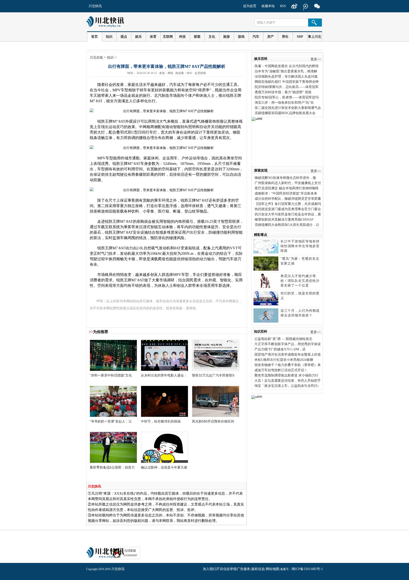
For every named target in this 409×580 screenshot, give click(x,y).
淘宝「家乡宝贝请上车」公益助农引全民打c (286, 386)
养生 (285, 36)
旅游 (226, 36)
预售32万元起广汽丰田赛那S (213, 375)
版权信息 (258, 569)
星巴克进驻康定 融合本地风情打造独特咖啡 (287, 188)
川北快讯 (95, 6)
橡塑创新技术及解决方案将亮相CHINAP (284, 219)
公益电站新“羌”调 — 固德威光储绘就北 (283, 339)
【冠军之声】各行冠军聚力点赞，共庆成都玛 (288, 204)
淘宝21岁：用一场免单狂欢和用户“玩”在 (284, 102)
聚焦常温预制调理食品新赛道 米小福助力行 (286, 375)
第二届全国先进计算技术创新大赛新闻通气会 (288, 108)
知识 (109, 36)
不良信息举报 (226, 569)
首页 (94, 36)
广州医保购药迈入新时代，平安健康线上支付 (288, 183)
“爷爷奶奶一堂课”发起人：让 (111, 421)
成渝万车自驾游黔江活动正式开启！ (280, 370)
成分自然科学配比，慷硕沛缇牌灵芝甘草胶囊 (288, 198)
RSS (283, 6)
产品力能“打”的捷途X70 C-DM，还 (280, 349)
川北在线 (96, 57)
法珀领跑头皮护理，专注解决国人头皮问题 (286, 76)
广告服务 (243, 569)
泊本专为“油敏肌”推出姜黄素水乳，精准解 (286, 71)
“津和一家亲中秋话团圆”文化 (111, 375)
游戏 (241, 36)
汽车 (256, 36)
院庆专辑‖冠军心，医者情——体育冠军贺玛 (287, 97)
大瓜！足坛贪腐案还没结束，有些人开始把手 (287, 380)
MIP (300, 36)
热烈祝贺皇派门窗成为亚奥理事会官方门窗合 (288, 209)
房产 (270, 36)
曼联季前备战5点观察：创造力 (112, 467)
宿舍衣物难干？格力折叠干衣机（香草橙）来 (287, 365)
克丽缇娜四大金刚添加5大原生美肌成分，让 (287, 225)
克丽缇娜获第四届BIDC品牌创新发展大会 (285, 113)
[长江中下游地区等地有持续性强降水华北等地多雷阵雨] (265, 252)
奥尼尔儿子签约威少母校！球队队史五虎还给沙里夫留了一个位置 (300, 280)
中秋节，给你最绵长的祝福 (161, 421)
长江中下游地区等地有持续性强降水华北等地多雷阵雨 (300, 246)
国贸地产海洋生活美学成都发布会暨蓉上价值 (287, 354)
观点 (123, 36)
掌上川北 (314, 36)
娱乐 (138, 36)
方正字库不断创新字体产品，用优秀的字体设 (287, 344)
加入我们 (209, 569)
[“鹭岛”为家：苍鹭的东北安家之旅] (265, 269)
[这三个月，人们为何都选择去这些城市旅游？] (265, 321)
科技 (182, 36)
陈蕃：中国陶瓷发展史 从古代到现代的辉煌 (287, 66)
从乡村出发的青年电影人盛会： (164, 375)
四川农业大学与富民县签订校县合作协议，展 (288, 214)
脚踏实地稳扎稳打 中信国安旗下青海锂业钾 (287, 82)
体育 (153, 36)
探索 (197, 36)
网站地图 (272, 569)
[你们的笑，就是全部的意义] (265, 304)
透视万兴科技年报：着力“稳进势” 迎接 (283, 92)
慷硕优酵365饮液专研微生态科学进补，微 (285, 178)
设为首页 (249, 6)
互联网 (168, 36)
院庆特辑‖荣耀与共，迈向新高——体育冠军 (287, 87)
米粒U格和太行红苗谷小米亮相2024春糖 (283, 360)
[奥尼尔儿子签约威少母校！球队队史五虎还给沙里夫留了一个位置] (265, 287)
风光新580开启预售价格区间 (213, 421)
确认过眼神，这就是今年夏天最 (164, 467)
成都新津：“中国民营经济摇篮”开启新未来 (286, 193)
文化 (212, 36)
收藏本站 (268, 6)
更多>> (316, 59)
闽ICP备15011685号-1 (307, 569)
